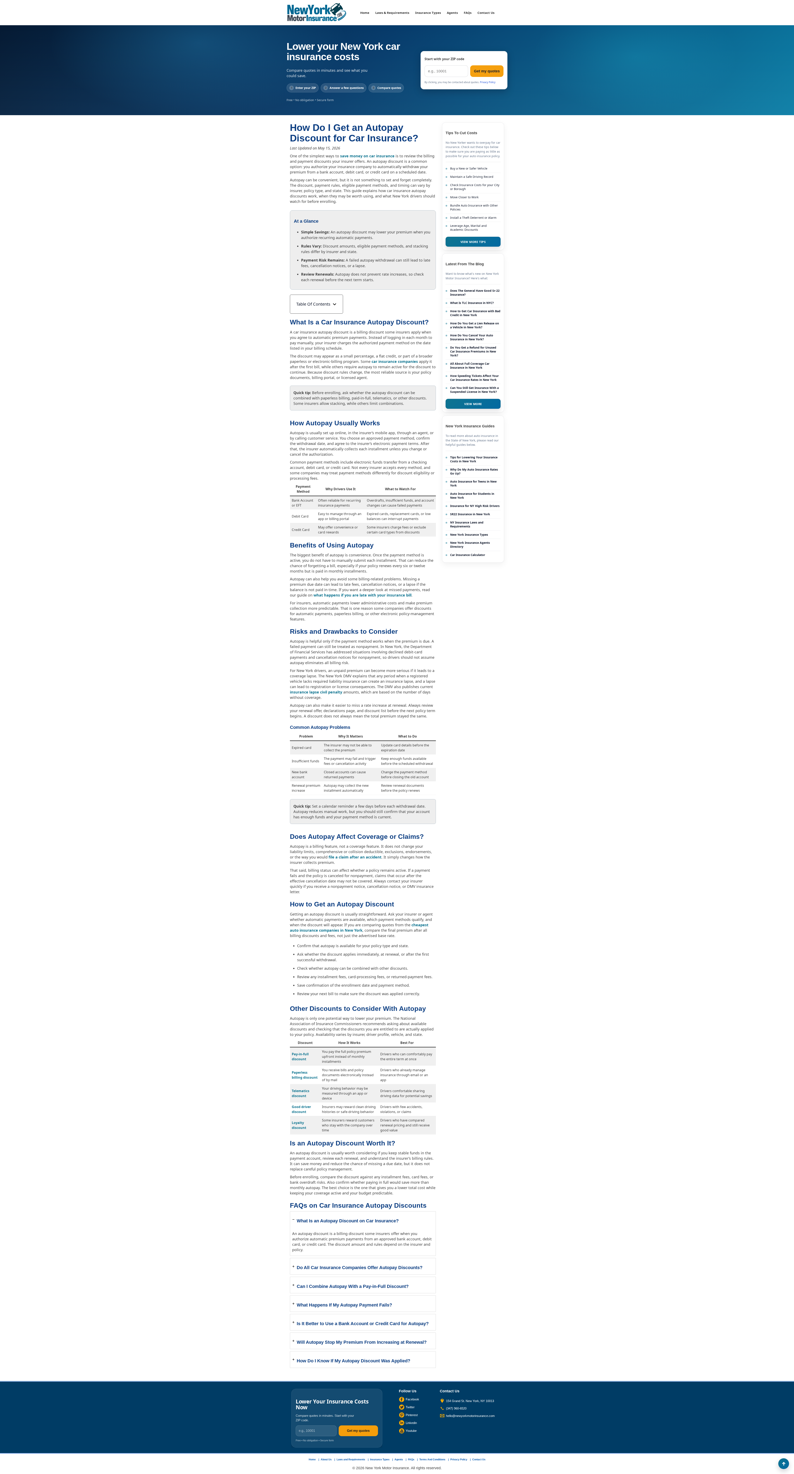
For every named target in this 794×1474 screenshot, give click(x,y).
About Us (326, 1459)
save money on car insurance (367, 155)
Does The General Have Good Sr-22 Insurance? (475, 292)
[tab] (363, 1233)
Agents (452, 13)
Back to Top (783, 1463)
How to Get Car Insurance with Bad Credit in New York (475, 313)
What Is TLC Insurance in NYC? (472, 303)
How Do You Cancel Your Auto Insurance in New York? (471, 337)
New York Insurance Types (469, 535)
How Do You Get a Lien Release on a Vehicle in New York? (474, 325)
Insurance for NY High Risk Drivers (475, 506)
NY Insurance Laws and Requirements (466, 524)
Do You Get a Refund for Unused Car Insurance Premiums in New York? (473, 351)
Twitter (410, 1407)
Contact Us (485, 13)
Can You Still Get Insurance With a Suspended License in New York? (474, 390)
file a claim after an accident (355, 857)
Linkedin (411, 1423)
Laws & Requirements (392, 13)
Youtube (411, 1430)
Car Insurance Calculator (467, 555)
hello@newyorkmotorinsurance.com (470, 1416)
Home (364, 13)
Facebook (412, 1399)
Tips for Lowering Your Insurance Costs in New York (473, 459)
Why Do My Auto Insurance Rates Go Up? (474, 471)
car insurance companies (395, 361)
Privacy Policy (487, 82)
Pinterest (412, 1415)
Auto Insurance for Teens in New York (473, 483)
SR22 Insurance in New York (470, 514)
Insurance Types (428, 13)
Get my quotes (487, 71)
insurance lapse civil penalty (316, 692)
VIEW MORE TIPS (473, 242)
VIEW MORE (473, 404)
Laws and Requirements (351, 1459)
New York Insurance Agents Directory (470, 545)
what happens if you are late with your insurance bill (362, 595)
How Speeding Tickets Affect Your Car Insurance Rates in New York (474, 378)
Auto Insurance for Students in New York (472, 496)
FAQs (467, 13)
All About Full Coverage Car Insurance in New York (469, 365)
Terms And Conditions (432, 1459)
